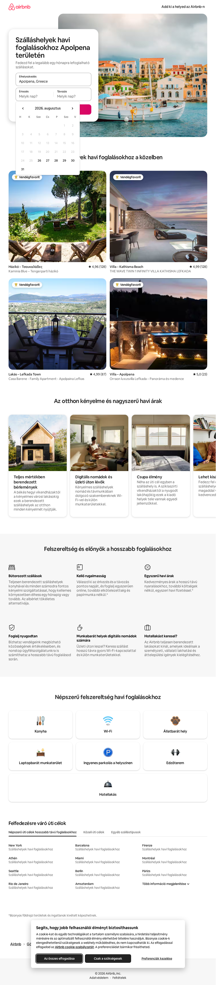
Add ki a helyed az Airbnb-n (183, 6)
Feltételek (119, 978)
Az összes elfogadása (59, 958)
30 (73, 160)
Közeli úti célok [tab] (93, 832)
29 (64, 160)
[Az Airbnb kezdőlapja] (19, 6)
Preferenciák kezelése (156, 958)
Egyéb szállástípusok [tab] (126, 832)
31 (22, 169)
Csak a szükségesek (108, 958)
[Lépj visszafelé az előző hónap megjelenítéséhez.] (23, 108)
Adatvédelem (98, 978)
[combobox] (53, 81)
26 (39, 160)
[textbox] (34, 96)
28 (56, 160)
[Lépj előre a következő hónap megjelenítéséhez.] (72, 108)
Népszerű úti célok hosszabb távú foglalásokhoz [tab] (43, 832)
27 (47, 160)
